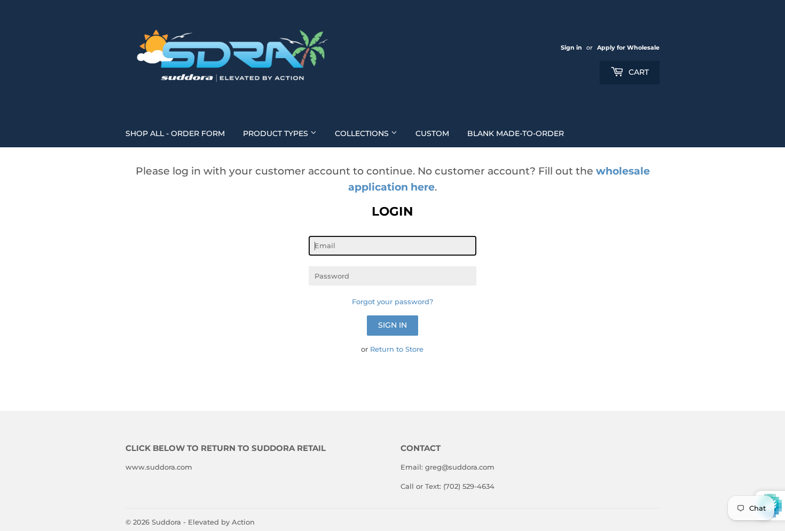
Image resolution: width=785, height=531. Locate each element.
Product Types (276, 133)
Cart (637, 72)
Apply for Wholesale (628, 47)
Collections (363, 133)
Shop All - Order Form (175, 133)
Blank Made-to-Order (515, 133)
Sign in (571, 47)
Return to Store (396, 349)
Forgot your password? (392, 301)
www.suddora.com (158, 467)
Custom (432, 133)
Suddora (166, 522)
